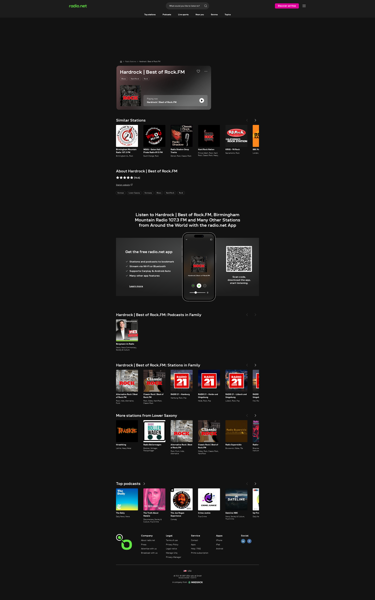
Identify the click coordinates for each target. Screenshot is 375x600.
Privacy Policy (172, 545)
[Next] (255, 119)
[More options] (206, 71)
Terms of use (172, 540)
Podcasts (167, 15)
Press (143, 545)
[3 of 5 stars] (124, 177)
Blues (123, 79)
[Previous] (246, 119)
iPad (218, 545)
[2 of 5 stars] (121, 177)
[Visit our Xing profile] (249, 541)
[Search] (205, 6)
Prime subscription (199, 553)
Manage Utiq (171, 553)
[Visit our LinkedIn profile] (243, 541)
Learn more (136, 286)
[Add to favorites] (198, 71)
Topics (228, 15)
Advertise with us (149, 549)
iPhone (219, 540)
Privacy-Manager (173, 557)
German (120, 193)
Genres (214, 15)
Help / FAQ (196, 549)
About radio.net (148, 540)
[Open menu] (304, 6)
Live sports (183, 15)
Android (219, 549)
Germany (148, 193)
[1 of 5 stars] (117, 177)
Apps (193, 545)
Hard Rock (135, 79)
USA (189, 571)
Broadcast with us (149, 553)
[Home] (121, 61)
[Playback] (201, 100)
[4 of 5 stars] (128, 177)
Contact (194, 540)
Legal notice (171, 549)
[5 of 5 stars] (131, 177)
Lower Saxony (134, 193)
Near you (200, 15)
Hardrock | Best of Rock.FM (162, 102)
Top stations (150, 15)
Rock (146, 79)
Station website (123, 185)
